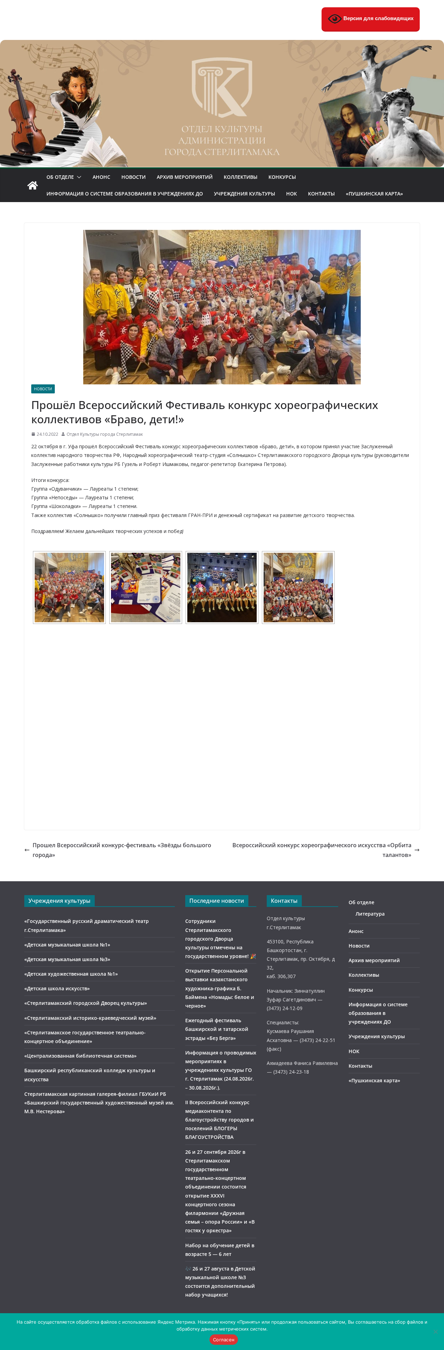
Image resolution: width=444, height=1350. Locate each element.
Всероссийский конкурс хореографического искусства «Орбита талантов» (321, 850)
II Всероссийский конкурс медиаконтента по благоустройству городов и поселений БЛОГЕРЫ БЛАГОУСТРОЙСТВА (219, 1120)
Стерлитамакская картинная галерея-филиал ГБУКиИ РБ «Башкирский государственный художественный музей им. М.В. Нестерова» (99, 1103)
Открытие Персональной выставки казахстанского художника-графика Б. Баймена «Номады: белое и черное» (219, 988)
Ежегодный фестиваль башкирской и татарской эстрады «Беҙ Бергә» (216, 1029)
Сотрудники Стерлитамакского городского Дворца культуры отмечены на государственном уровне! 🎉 (220, 938)
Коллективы (240, 177)
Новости (133, 177)
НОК (291, 193)
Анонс (101, 177)
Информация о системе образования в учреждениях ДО (124, 193)
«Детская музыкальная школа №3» (67, 959)
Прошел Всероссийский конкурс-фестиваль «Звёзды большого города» (122, 850)
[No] (435, 1331)
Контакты (321, 193)
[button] (78, 177)
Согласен (223, 1339)
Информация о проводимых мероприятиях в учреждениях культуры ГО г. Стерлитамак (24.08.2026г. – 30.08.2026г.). (220, 1070)
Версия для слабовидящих (377, 18)
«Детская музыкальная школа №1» (67, 944)
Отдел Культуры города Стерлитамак (105, 434)
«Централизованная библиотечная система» (80, 1055)
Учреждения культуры (244, 193)
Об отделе (60, 177)
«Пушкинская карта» (374, 193)
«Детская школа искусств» (57, 988)
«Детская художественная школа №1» (71, 973)
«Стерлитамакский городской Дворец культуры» (85, 1003)
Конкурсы (282, 177)
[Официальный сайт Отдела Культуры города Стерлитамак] (222, 45)
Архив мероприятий (185, 177)
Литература (370, 913)
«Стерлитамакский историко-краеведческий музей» (90, 1018)
